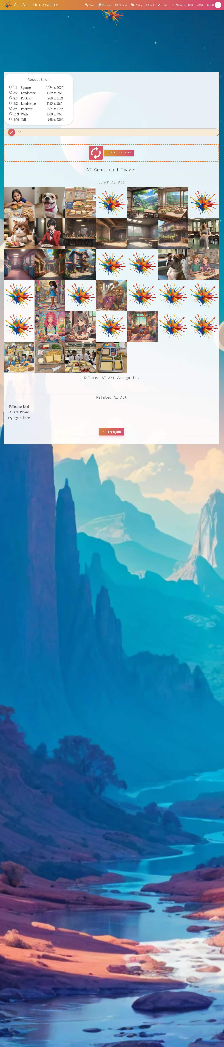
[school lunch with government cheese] (19, 357)
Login (190, 5)
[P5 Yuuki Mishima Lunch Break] (50, 233)
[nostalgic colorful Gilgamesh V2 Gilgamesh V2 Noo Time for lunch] (111, 295)
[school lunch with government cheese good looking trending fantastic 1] (111, 357)
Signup (200, 5)
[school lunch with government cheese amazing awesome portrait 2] (50, 357)
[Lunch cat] (19, 233)
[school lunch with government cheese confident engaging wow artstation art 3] (80, 357)
